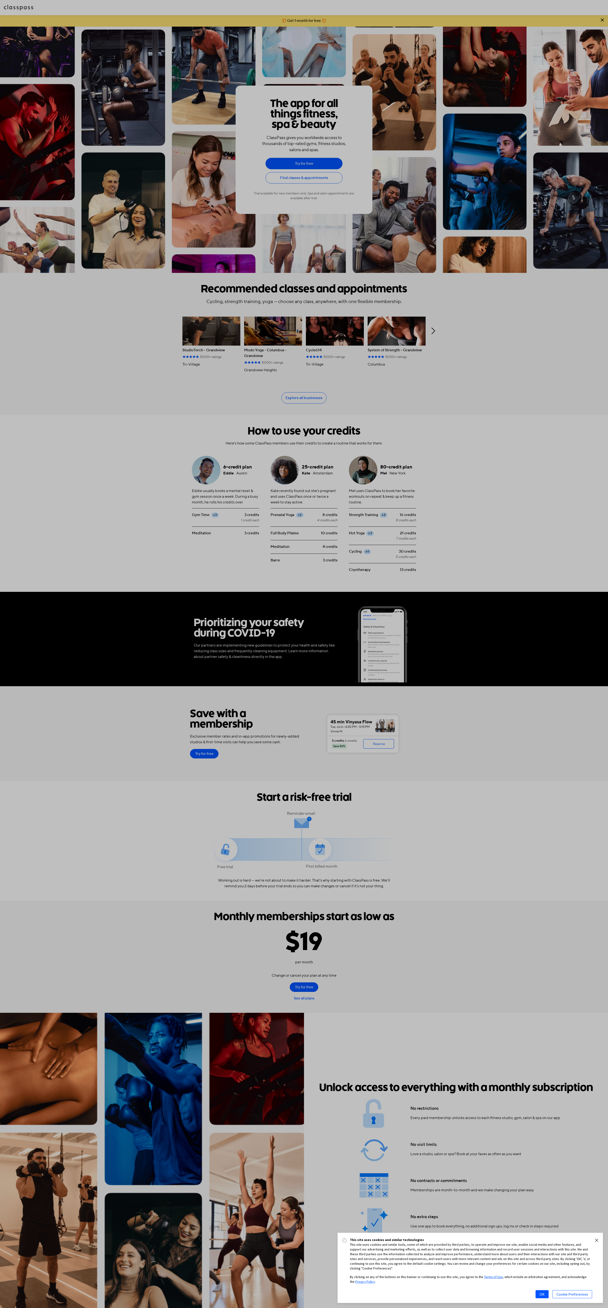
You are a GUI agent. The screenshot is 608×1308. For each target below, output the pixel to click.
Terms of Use (493, 1277)
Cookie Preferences (572, 1294)
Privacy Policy (365, 1281)
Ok (542, 1294)
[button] (596, 1240)
